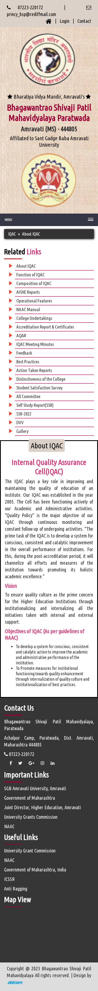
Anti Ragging (15, 888)
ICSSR (9, 879)
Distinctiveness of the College (40, 379)
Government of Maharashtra (29, 798)
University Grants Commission (30, 817)
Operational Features (34, 300)
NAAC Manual (28, 309)
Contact (84, 21)
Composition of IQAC (33, 283)
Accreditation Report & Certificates (45, 326)
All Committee (28, 396)
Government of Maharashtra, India (35, 869)
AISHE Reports (28, 292)
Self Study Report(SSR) (35, 405)
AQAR (21, 335)
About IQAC (31, 234)
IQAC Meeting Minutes (35, 344)
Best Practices (27, 361)
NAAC (9, 826)
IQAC (12, 234)
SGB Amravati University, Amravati (35, 788)
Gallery (22, 431)
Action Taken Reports (34, 370)
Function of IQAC (30, 274)
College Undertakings (34, 318)
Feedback (24, 352)
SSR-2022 (23, 413)
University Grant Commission (30, 850)
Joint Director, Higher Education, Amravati (42, 807)
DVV (19, 422)
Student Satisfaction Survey (39, 387)
